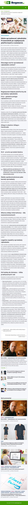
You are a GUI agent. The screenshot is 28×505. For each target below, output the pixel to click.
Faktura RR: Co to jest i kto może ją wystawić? (12, 469)
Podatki (19, 466)
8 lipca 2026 (4, 445)
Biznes (2, 417)
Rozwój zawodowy (5, 492)
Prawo (12, 491)
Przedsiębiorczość (9, 417)
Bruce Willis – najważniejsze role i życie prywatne (13, 358)
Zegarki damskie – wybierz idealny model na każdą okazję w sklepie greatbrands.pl (14, 330)
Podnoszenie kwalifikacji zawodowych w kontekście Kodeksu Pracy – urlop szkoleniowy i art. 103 (17, 384)
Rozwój (23, 491)
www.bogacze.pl (18, 502)
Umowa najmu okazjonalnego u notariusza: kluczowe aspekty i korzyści (15, 336)
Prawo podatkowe (5, 467)
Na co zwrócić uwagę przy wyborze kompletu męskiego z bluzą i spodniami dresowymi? (16, 372)
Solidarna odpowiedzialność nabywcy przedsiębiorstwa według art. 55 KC (16, 389)
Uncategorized (5, 35)
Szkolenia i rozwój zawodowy (17, 492)
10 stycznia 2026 (5, 470)
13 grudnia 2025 (5, 497)
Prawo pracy (18, 491)
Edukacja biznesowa (6, 491)
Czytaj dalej (3, 367)
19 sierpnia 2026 (5, 421)
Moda (2, 441)
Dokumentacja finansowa (11, 466)
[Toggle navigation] (2, 7)
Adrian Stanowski (14, 45)
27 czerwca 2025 (6, 45)
